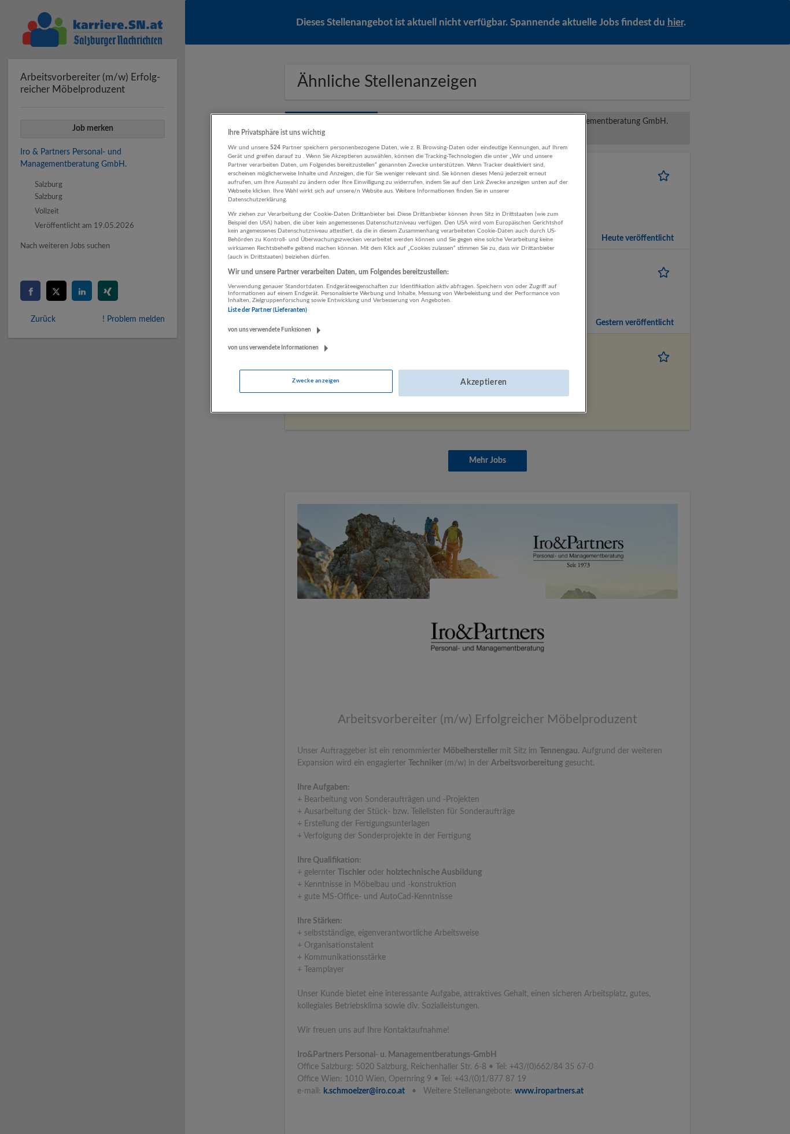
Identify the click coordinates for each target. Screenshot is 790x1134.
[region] (398, 263)
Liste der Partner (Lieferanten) (267, 310)
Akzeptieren (483, 382)
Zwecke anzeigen (315, 381)
